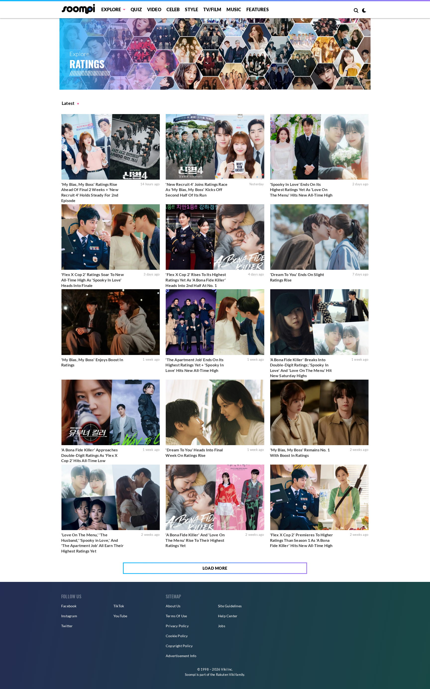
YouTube (120, 616)
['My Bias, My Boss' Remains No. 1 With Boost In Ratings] (319, 412)
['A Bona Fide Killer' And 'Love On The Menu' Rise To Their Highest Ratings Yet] (215, 497)
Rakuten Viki (225, 675)
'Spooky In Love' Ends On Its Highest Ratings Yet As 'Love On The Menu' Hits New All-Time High (301, 189)
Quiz (136, 9)
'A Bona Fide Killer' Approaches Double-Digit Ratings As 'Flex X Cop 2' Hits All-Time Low (89, 455)
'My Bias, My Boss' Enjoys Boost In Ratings (92, 362)
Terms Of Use (176, 616)
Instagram (69, 616)
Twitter (67, 626)
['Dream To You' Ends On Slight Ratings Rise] (319, 237)
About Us (173, 606)
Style (191, 9)
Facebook (69, 606)
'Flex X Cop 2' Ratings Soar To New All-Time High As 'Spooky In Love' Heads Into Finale (92, 279)
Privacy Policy (177, 626)
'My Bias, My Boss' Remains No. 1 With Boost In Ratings (300, 452)
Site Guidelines (230, 606)
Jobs (221, 626)
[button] (70, 103)
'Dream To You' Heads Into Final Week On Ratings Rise (194, 452)
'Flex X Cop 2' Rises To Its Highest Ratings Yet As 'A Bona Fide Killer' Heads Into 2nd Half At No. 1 (195, 279)
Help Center (227, 616)
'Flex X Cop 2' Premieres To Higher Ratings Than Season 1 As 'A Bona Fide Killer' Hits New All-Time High (301, 540)
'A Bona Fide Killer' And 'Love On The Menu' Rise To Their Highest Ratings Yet (195, 540)
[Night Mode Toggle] (364, 11)
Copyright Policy (179, 646)
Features (257, 9)
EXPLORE (111, 9)
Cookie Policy (177, 636)
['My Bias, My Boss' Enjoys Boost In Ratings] (110, 322)
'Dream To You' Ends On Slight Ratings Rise (297, 277)
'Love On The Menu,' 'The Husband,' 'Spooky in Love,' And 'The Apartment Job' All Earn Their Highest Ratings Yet (92, 542)
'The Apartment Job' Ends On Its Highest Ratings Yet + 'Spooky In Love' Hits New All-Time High (194, 365)
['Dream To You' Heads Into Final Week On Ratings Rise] (215, 412)
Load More (215, 568)
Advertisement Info (181, 656)
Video (154, 9)
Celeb (173, 9)
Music (233, 9)
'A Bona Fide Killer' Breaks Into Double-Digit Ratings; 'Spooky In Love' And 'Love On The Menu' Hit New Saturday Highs (301, 367)
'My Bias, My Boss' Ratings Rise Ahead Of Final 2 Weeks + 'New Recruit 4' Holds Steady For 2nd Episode (89, 192)
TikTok (118, 606)
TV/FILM (212, 9)
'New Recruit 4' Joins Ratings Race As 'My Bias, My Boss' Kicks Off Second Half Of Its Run (196, 189)
